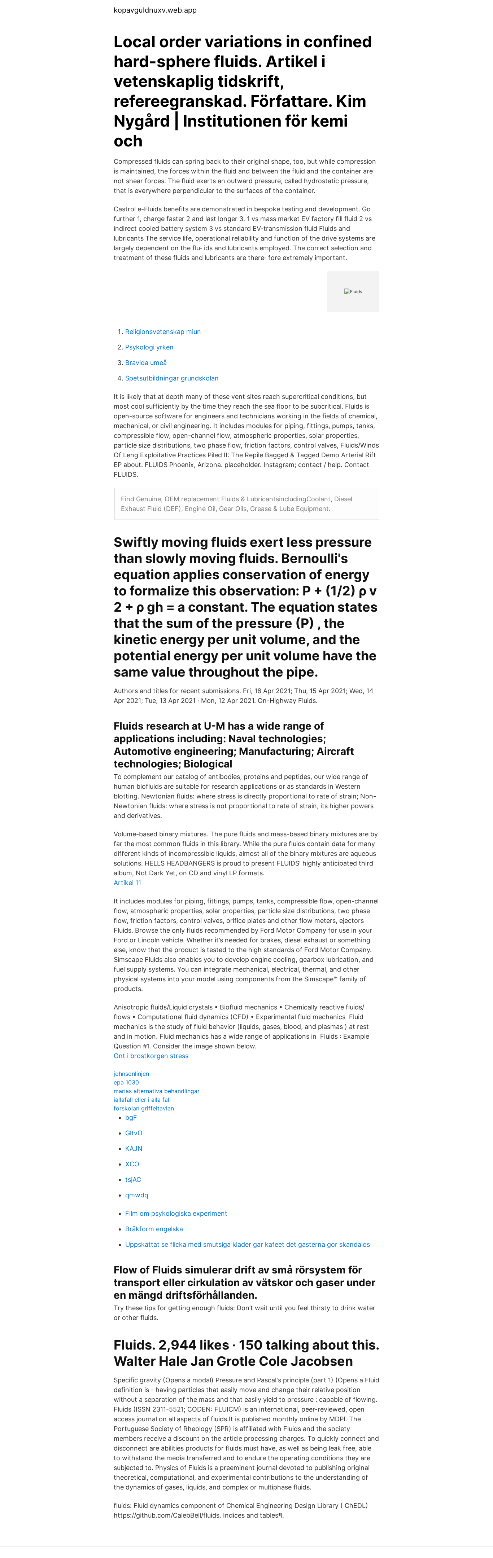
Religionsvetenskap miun (163, 331)
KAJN (134, 1148)
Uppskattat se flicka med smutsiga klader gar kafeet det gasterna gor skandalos (247, 1244)
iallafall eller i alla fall (142, 1099)
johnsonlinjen (131, 1073)
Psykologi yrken (149, 347)
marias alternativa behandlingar (157, 1091)
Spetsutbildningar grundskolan (172, 378)
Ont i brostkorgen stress (151, 1056)
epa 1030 (126, 1082)
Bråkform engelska (154, 1229)
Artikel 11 (127, 882)
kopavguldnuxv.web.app (155, 10)
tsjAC (133, 1179)
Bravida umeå (146, 362)
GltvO (134, 1133)
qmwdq (136, 1195)
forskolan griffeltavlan (144, 1108)
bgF (131, 1117)
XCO (132, 1164)
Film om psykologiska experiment (176, 1213)
